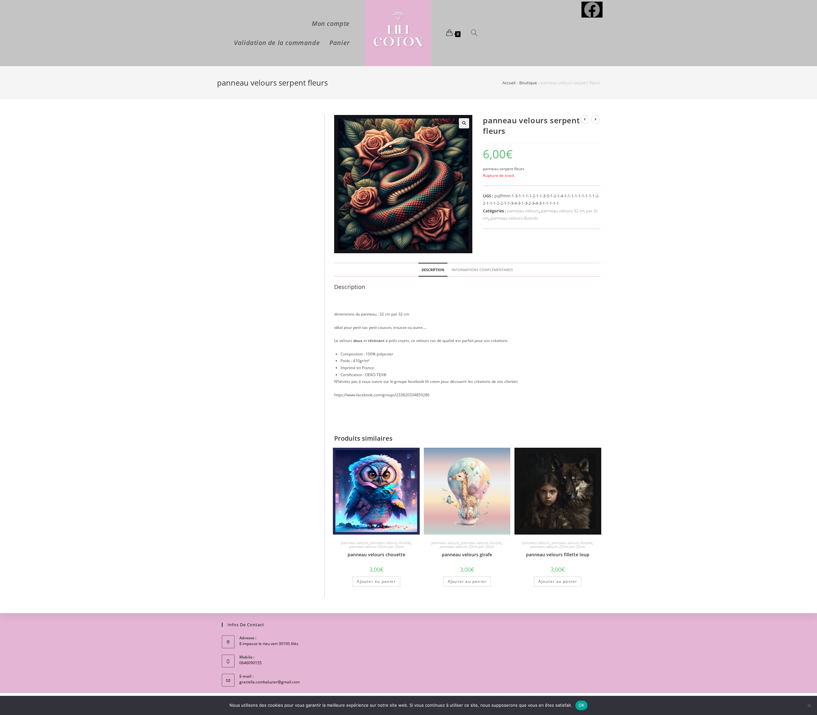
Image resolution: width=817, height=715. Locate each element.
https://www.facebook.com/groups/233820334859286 (382, 395)
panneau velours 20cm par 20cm (376, 546)
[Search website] (474, 33)
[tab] (432, 269)
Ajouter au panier (376, 581)
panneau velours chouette (376, 554)
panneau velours (523, 211)
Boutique (528, 83)
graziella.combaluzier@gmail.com (269, 682)
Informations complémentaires (482, 269)
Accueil (508, 83)
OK (582, 705)
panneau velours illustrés (514, 218)
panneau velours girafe (467, 554)
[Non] (809, 705)
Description (433, 269)
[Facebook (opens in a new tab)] (592, 10)
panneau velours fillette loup (557, 554)
